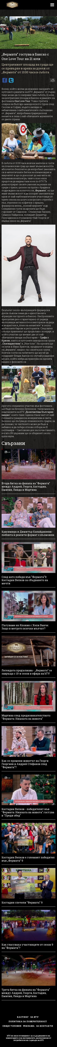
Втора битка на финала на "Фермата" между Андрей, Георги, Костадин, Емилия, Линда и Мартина (26, 486)
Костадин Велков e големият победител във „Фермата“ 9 (28, 859)
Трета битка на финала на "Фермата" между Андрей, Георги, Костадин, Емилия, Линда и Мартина (26, 993)
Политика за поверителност (28, 1021)
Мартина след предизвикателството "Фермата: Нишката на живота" (26, 717)
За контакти (44, 1025)
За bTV (34, 1016)
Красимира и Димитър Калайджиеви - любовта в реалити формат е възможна (28, 533)
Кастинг (23, 1016)
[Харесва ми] (51, 80)
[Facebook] (5, 80)
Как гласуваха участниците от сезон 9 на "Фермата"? (27, 946)
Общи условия (11, 1025)
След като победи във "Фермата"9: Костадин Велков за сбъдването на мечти (25, 580)
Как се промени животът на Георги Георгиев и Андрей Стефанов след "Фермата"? (25, 764)
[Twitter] (11, 80)
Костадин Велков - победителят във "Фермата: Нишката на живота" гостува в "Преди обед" (28, 812)
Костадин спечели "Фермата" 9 (22, 902)
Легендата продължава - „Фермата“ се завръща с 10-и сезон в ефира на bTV (27, 672)
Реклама (29, 1025)
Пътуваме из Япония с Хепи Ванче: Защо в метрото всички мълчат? (25, 627)
